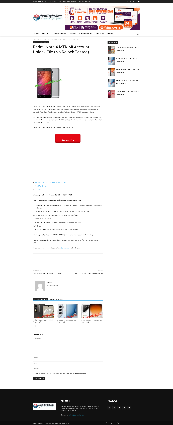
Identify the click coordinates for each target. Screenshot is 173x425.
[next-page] (37, 326)
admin (36, 56)
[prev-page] (34, 326)
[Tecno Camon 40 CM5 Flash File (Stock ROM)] (68, 310)
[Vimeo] (136, 1)
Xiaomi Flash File (44, 42)
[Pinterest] (44, 61)
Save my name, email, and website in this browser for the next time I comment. (61, 374)
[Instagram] (130, 1)
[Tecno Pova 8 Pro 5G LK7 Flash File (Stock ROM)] (92, 310)
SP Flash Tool (40, 190)
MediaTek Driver (41, 186)
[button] (137, 33)
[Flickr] (119, 407)
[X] (133, 1)
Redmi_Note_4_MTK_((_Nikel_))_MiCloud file (51, 182)
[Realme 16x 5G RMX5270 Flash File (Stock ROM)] (44, 310)
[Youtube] (139, 1)
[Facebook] (128, 1)
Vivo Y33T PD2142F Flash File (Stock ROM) (88, 273)
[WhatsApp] (49, 61)
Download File (68, 140)
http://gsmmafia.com (52, 285)
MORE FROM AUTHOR (56, 299)
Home (34, 39)
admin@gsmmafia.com (76, 415)
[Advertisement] (68, 162)
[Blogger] (109, 407)
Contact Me (65, 248)
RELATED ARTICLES (40, 299)
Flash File (40, 39)
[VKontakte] (129, 407)
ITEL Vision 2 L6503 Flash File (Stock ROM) (47, 273)
